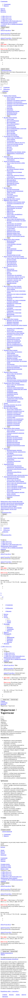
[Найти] (6, 83)
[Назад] (8, 619)
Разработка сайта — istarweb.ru (10, 991)
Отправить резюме (5, 829)
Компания (3, 855)
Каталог (3, 847)
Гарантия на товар (6, 867)
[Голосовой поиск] (3, 83)
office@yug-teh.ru (6, 30)
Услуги (3, 853)
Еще (8, 116)
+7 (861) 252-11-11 (6, 16)
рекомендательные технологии (9, 959)
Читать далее (13, 976)
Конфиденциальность (7, 953)
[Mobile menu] (2, 533)
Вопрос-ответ (4, 869)
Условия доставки (6, 865)
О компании (7, 4)
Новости (6, 6)
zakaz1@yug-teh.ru (6, 38)
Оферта (3, 954)
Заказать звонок (5, 27)
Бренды (3, 851)
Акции (2, 850)
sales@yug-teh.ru (5, 33)
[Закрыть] (2, 598)
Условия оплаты (5, 864)
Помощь (3, 861)
